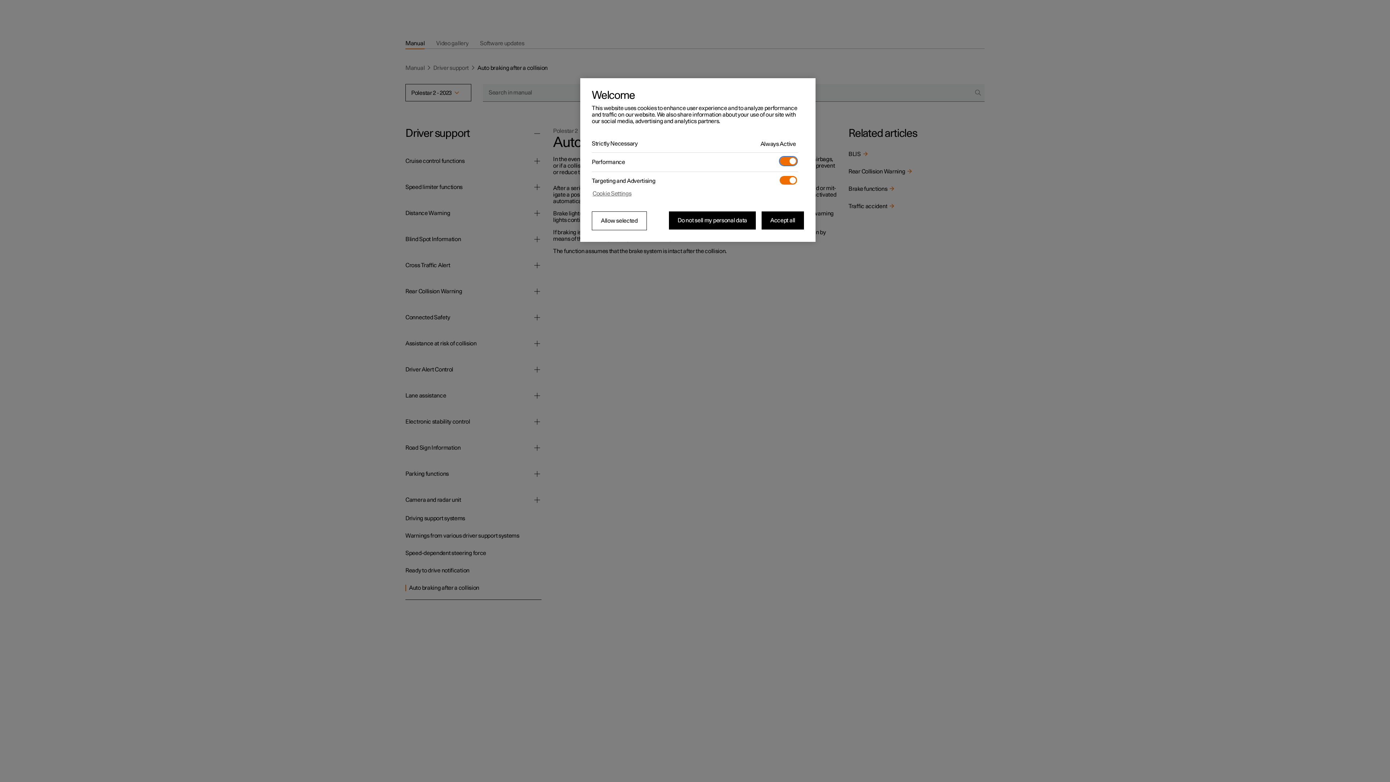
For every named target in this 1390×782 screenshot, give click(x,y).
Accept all (782, 220)
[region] (698, 160)
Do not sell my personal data (712, 220)
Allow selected (619, 221)
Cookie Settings (612, 194)
